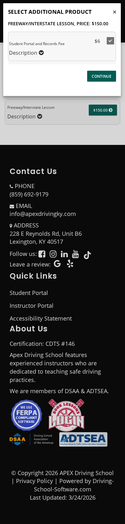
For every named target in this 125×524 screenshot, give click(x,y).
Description (23, 53)
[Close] (114, 12)
